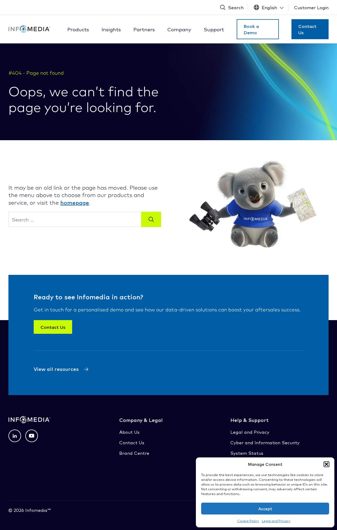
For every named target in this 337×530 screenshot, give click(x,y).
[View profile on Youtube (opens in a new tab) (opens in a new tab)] (31, 436)
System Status (246, 453)
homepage (74, 202)
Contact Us (307, 29)
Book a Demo (251, 29)
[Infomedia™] (29, 29)
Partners (144, 29)
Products (78, 29)
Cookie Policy (248, 520)
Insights (111, 29)
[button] (326, 464)
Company (179, 29)
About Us (129, 432)
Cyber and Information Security (265, 442)
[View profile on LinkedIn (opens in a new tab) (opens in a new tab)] (14, 436)
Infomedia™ (37, 510)
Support (214, 29)
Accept (265, 508)
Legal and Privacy (276, 520)
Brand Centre (134, 453)
